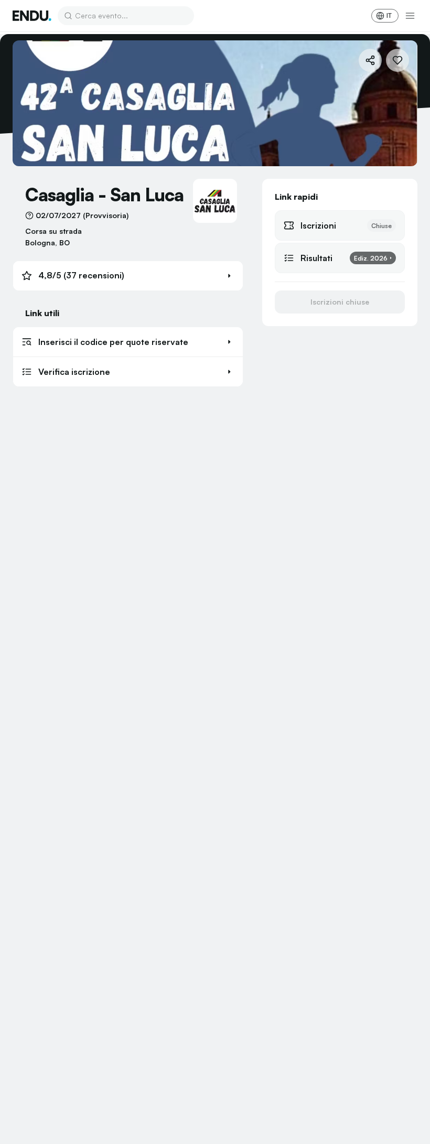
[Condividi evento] (370, 60)
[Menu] (410, 15)
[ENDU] (32, 15)
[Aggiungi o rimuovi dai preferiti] (397, 60)
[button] (128, 275)
